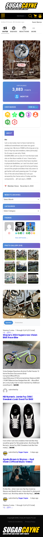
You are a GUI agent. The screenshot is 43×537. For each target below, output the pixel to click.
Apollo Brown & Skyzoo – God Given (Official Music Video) (18, 460)
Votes (5, 31)
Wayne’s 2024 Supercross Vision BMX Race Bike (20, 336)
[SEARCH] (30, 16)
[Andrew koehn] (30, 226)
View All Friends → (21, 238)
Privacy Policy (30, 522)
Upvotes (8, 322)
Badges (13, 31)
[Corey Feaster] (19, 226)
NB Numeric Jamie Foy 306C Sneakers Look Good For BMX (18, 398)
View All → (33, 107)
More (33, 31)
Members (20, 16)
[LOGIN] (40, 16)
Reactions (24, 31)
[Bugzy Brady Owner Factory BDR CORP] (9, 226)
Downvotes (19, 322)
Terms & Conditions (15, 522)
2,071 (9, 333)
